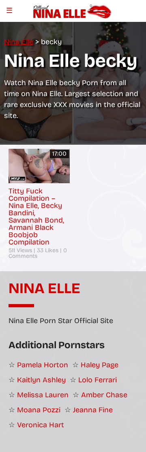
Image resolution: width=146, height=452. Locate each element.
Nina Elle (44, 288)
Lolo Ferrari (97, 379)
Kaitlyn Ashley (41, 379)
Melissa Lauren (43, 394)
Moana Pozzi (38, 409)
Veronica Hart (40, 424)
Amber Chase (104, 394)
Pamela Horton (42, 364)
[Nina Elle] (73, 10)
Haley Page (99, 364)
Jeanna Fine (93, 409)
